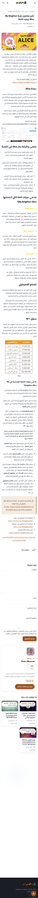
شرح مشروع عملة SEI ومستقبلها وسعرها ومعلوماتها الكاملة (28, 742)
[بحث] (3, 3)
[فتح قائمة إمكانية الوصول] (33, 893)
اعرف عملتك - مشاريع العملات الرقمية (18, 12)
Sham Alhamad (27, 24)
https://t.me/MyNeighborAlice (23, 526)
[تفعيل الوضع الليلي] (8, 3)
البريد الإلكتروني (31, 608)
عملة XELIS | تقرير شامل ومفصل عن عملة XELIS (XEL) (11, 715)
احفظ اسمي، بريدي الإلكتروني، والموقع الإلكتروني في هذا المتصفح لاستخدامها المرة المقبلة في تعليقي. (20, 632)
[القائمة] (35, 3)
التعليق (34, 569)
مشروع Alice (25, 550)
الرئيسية (32, 12)
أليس (33, 550)
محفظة (12, 509)
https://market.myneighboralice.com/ (24, 82)
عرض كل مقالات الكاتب (24, 686)
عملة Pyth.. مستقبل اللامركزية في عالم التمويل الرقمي (28, 715)
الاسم (34, 598)
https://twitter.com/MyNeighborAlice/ (20, 520)
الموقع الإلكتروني (31, 618)
